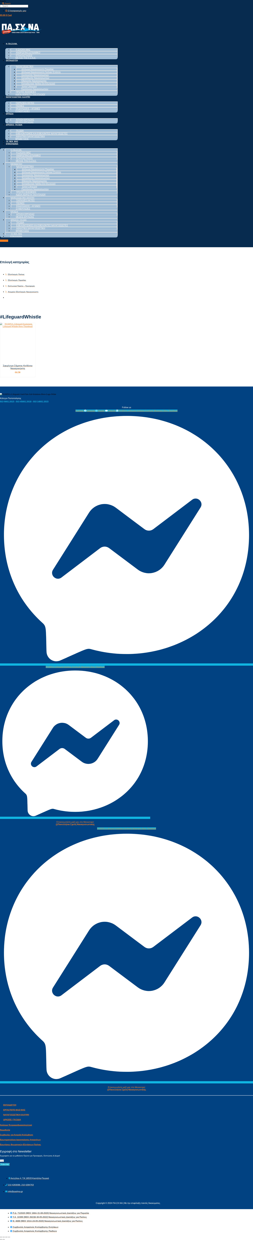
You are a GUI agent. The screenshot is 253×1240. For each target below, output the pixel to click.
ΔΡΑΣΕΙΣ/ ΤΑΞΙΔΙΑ (14, 125)
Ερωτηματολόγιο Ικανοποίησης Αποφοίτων (20, 1140)
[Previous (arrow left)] (1, 1239)
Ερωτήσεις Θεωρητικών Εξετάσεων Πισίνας (20, 1144)
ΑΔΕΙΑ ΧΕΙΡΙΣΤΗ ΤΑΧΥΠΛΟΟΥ (30, 94)
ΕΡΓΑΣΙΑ (9, 114)
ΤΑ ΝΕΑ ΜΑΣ (12, 141)
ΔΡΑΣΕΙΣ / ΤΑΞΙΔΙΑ (12, 1120)
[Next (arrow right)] (4, 1239)
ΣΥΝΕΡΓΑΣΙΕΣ (22, 111)
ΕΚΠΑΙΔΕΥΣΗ (12, 60)
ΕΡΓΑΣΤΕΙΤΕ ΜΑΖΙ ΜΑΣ (14, 1110)
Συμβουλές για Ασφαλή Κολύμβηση (16, 1135)
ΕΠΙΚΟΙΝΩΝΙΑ (12, 144)
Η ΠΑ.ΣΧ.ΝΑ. (11, 44)
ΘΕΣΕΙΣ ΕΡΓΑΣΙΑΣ (24, 122)
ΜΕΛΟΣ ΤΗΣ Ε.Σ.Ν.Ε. (25, 58)
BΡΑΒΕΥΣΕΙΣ (22, 139)
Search (3, 1)
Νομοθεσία (5, 1130)
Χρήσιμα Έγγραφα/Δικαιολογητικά (16, 1125)
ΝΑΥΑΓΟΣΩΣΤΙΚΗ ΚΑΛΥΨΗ (18, 97)
